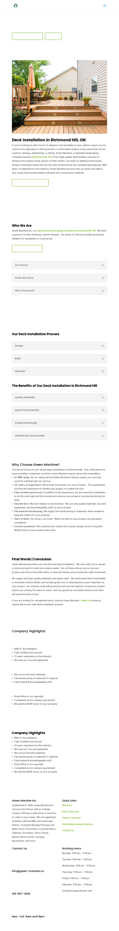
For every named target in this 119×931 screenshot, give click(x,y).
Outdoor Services (71, 817)
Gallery (53, 36)
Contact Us (68, 830)
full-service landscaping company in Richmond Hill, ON (66, 230)
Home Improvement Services (77, 824)
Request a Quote (27, 36)
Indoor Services (70, 811)
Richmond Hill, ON (41, 157)
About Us (67, 805)
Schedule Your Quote (30, 183)
